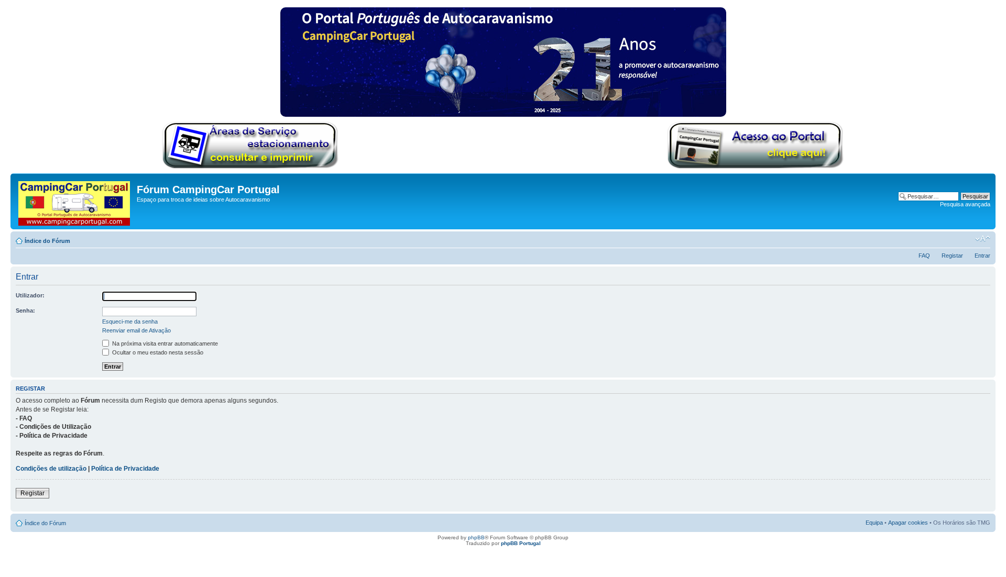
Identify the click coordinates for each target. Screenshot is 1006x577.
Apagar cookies (908, 522)
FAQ (924, 255)
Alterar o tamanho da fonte (982, 238)
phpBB (476, 537)
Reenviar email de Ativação (136, 330)
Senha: (25, 310)
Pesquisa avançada (965, 204)
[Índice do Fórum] (75, 201)
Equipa (874, 522)
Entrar (982, 255)
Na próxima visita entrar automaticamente (164, 343)
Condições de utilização (51, 468)
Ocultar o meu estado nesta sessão (157, 352)
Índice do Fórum (47, 241)
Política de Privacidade (125, 468)
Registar (952, 255)
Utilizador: (30, 295)
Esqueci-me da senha (130, 321)
